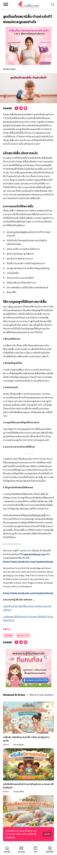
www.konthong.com (34, 554)
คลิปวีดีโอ (50, 851)
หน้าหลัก (7, 851)
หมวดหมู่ (21, 851)
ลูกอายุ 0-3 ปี (22, 635)
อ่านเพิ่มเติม (10, 837)
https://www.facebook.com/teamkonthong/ (28, 561)
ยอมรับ (47, 834)
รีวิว (35, 851)
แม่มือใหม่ (8, 635)
